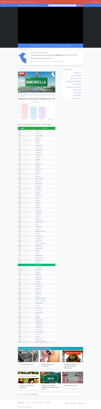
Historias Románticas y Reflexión (73, 81)
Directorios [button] (23, 2)
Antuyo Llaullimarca (39, 243)
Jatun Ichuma (38, 190)
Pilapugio (37, 272)
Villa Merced (38, 269)
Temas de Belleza (77, 95)
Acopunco (37, 296)
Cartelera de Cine (77, 89)
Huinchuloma (38, 312)
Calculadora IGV (77, 72)
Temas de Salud (77, 92)
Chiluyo (37, 305)
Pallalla (36, 193)
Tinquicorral (38, 255)
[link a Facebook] (73, 403)
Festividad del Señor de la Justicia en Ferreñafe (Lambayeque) (71, 366)
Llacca (36, 336)
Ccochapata (38, 226)
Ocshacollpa (38, 245)
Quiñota (35, 5)
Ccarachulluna (38, 267)
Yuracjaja (37, 166)
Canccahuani (38, 236)
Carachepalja (38, 286)
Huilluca (37, 262)
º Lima (89, 2)
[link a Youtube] (80, 403)
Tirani (36, 131)
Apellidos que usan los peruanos (74, 87)
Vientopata (37, 219)
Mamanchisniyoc (39, 178)
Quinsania (37, 176)
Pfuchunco (37, 152)
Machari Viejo (38, 257)
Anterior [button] (20, 48)
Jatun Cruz (37, 279)
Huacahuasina (38, 150)
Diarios (14, 2)
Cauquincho (38, 276)
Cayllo (36, 315)
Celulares (81, 5)
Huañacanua (38, 260)
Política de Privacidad (37, 402)
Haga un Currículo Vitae (75, 78)
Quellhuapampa (38, 248)
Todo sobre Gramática (76, 75)
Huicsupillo (37, 186)
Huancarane (38, 195)
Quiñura (37, 233)
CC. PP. (45, 128)
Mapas (21, 5)
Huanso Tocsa (38, 135)
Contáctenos (47, 402)
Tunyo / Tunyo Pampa (40, 300)
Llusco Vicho (38, 291)
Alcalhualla (37, 212)
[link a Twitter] (66, 403)
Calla (36, 174)
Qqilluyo (37, 274)
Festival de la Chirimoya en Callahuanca (26, 386)
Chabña (37, 142)
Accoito (37, 250)
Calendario (31, 2)
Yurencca (37, 133)
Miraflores (37, 284)
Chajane (37, 140)
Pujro (36, 162)
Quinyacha (37, 308)
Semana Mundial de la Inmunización (48, 365)
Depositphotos (33, 394)
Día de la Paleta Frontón (70, 385)
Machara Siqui (38, 221)
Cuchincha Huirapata (39, 298)
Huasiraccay (38, 310)
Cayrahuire (37, 145)
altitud (23, 128)
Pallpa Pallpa (38, 339)
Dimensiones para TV (76, 98)
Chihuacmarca (38, 322)
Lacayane (37, 229)
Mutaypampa (38, 238)
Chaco (36, 253)
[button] (36, 2)
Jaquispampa (38, 209)
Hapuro (37, 207)
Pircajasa (37, 205)
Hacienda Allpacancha (40, 341)
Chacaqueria (38, 324)
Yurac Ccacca (38, 329)
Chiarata (37, 202)
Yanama (37, 159)
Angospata (37, 334)
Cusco (25, 5)
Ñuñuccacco (38, 181)
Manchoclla (37, 264)
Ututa (36, 224)
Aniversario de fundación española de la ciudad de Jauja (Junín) (50, 387)
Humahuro (37, 241)
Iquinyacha (37, 214)
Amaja (36, 217)
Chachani (37, 200)
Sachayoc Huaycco (39, 231)
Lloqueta (37, 288)
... (31, 128)
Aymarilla (37, 171)
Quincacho (37, 293)
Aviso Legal (27, 402)
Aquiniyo (37, 197)
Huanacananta (38, 303)
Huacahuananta (38, 319)
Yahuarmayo (38, 154)
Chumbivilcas (30, 5)
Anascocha (37, 169)
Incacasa (37, 281)
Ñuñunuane (37, 183)
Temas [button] (18, 2)
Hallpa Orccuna (38, 331)
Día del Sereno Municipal (26, 364)
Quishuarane (38, 164)
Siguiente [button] (25, 48)
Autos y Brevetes (77, 84)
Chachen (37, 138)
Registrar (96, 1)
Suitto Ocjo (37, 188)
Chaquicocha (38, 147)
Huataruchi (37, 327)
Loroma (37, 157)
